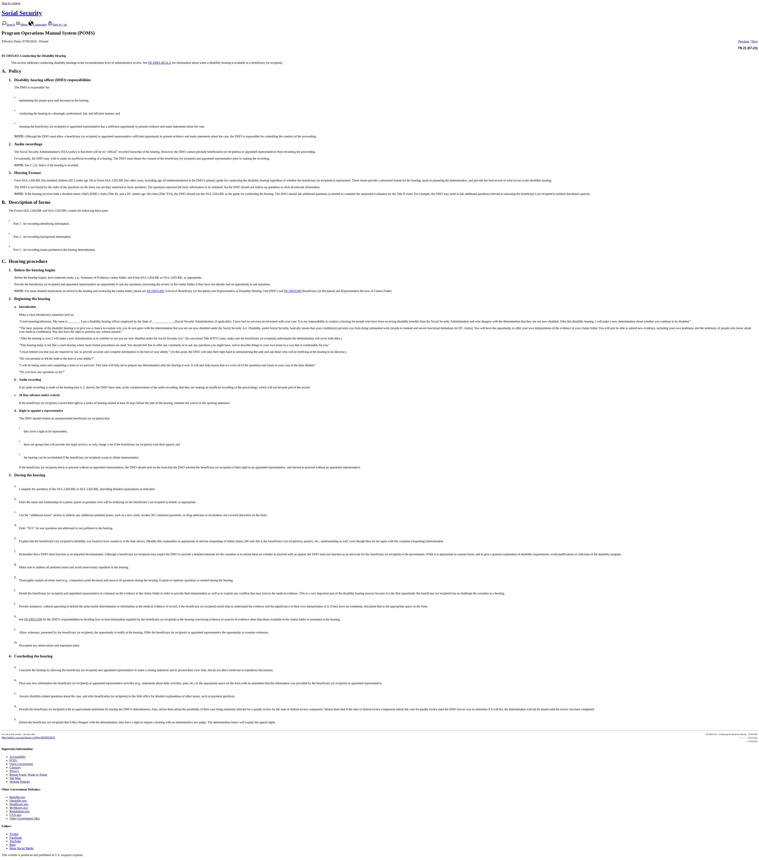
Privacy (14, 771)
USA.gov (15, 815)
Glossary (15, 767)
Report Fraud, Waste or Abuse (28, 774)
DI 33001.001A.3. (159, 62)
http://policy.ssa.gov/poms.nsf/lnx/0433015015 (28, 737)
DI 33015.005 (293, 291)
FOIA (13, 760)
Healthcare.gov (18, 804)
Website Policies (19, 781)
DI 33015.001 (155, 291)
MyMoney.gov (18, 807)
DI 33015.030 (33, 619)
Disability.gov (18, 800)
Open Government (21, 764)
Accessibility (17, 756)
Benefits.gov (17, 797)
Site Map (15, 778)
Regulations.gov (19, 811)
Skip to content (11, 3)
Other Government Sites (24, 818)
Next (754, 41)
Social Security (22, 12)
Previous (743, 41)
